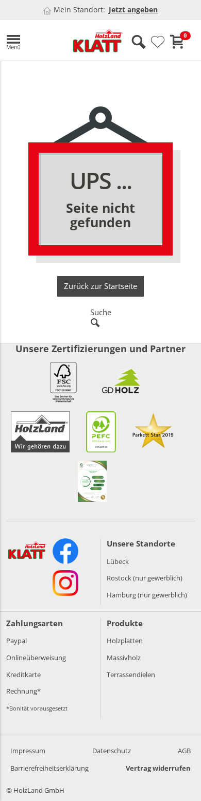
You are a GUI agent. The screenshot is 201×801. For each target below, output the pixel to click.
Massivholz (124, 657)
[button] (32, 40)
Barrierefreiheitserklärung (49, 768)
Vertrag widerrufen (158, 768)
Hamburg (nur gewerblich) (147, 594)
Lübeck (118, 561)
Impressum (27, 750)
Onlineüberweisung (36, 657)
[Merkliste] (157, 42)
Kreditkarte (23, 674)
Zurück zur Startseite (100, 286)
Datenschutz (111, 750)
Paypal (16, 640)
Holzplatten (125, 640)
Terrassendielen (131, 674)
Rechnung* (23, 691)
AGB (184, 750)
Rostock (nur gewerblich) (144, 577)
